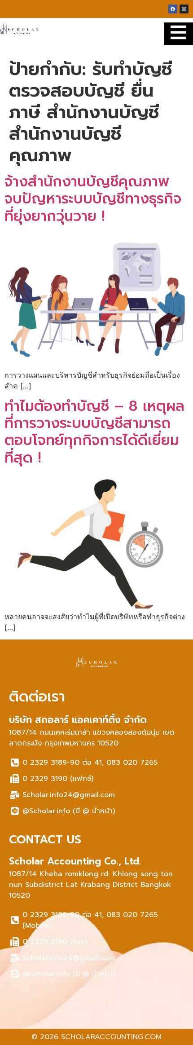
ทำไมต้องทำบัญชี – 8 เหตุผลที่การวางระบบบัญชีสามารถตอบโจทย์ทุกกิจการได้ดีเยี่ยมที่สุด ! (94, 432)
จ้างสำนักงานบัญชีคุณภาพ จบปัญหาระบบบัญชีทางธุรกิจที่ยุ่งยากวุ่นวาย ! (92, 199)
